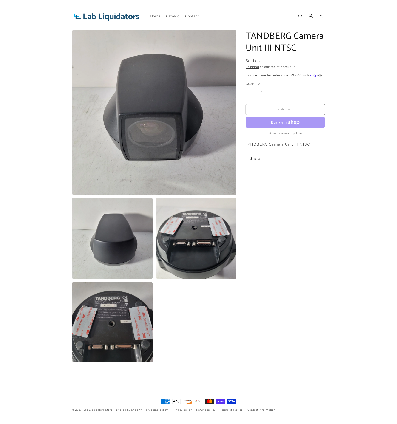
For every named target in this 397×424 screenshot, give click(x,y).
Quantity (253, 83)
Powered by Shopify (127, 409)
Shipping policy (157, 409)
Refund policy (206, 409)
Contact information (261, 409)
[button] (300, 16)
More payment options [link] (285, 133)
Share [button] (255, 158)
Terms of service (231, 409)
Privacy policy (182, 409)
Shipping (252, 66)
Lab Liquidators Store (98, 409)
